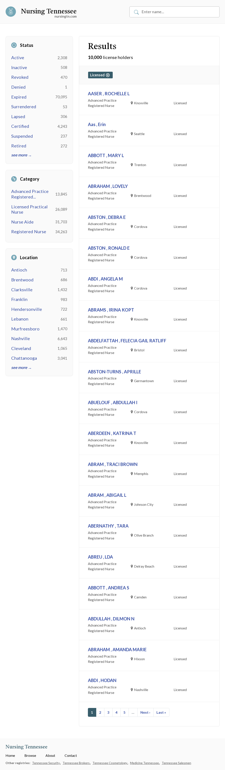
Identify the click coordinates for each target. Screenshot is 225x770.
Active (17, 57)
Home (10, 755)
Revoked (20, 77)
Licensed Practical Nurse (29, 209)
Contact (71, 755)
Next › (145, 712)
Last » (161, 712)
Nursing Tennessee (49, 11)
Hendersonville (26, 309)
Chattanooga (24, 358)
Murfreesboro (25, 328)
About (50, 755)
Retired (18, 145)
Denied (18, 87)
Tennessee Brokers (76, 763)
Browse (30, 755)
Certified (20, 126)
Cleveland (21, 348)
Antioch (19, 269)
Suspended (22, 136)
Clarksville (22, 289)
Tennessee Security (46, 763)
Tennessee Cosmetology (110, 763)
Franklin (19, 299)
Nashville (20, 338)
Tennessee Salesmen (176, 763)
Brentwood (22, 279)
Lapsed (18, 116)
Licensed (98, 75)
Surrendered (23, 106)
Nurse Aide (22, 221)
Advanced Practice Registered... (30, 194)
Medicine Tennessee (145, 763)
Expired (19, 96)
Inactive (19, 67)
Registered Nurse (28, 231)
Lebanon (19, 318)
